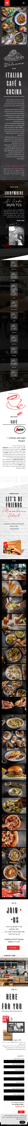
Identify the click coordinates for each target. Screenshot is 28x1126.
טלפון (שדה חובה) (19, 1070)
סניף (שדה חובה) (20, 1082)
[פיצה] (14, 822)
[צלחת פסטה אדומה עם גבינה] (14, 872)
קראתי (22, 1122)
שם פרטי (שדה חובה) (19, 1059)
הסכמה (13, 1102)
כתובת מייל (21, 1076)
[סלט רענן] (14, 806)
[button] (23, 3)
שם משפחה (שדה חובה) (18, 1064)
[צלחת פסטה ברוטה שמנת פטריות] (14, 856)
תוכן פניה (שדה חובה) (19, 1094)
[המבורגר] (14, 772)
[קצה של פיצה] (14, 839)
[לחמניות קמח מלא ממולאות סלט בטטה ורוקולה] (14, 889)
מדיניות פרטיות (11, 1125)
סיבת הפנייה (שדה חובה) (18, 1088)
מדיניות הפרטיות (19, 1106)
